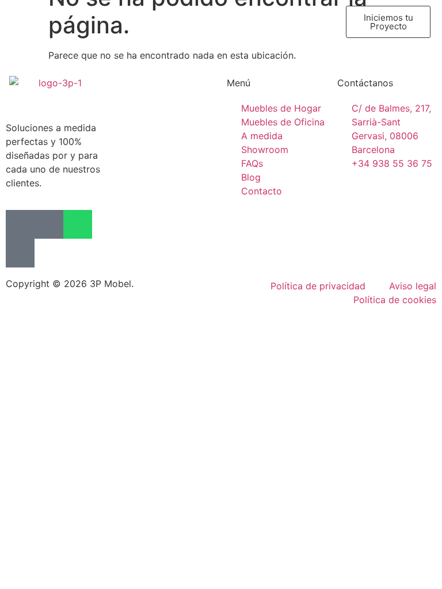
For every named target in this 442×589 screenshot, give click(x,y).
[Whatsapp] (77, 224)
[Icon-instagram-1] (49, 224)
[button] (109, 22)
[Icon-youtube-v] (20, 253)
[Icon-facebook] (20, 224)
